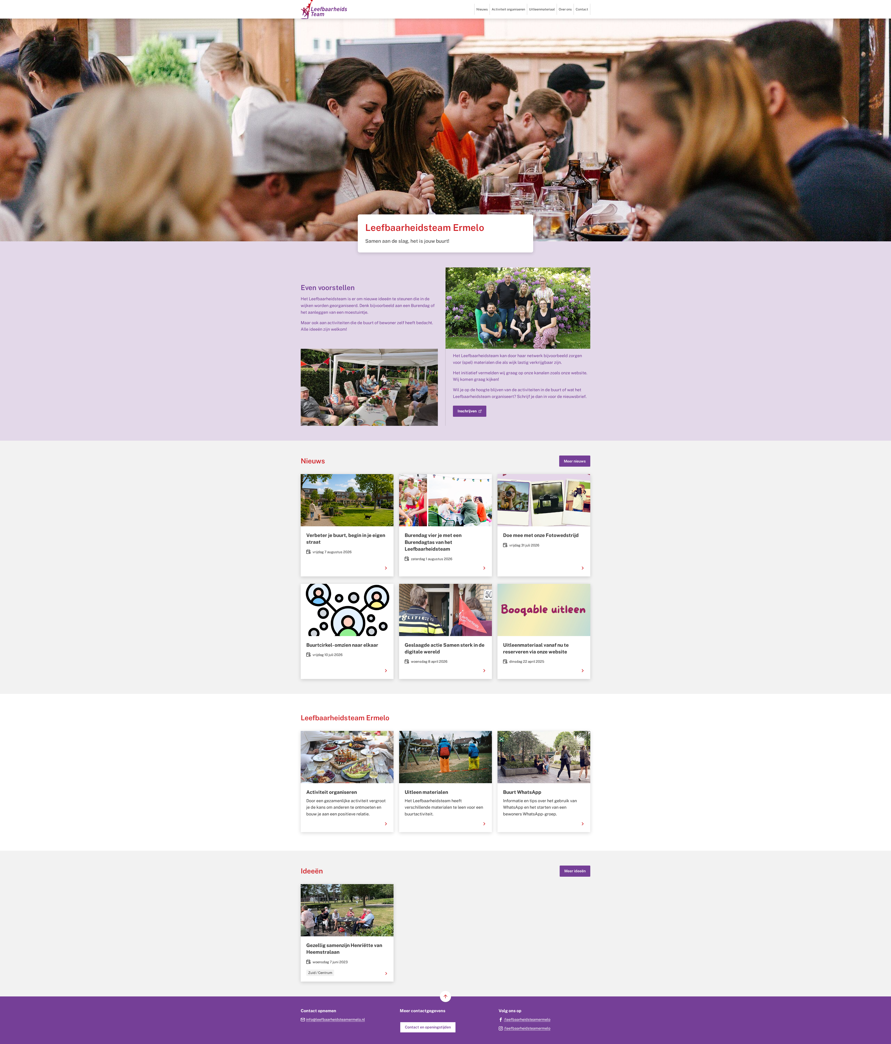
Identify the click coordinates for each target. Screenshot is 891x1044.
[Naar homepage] (324, 9)
